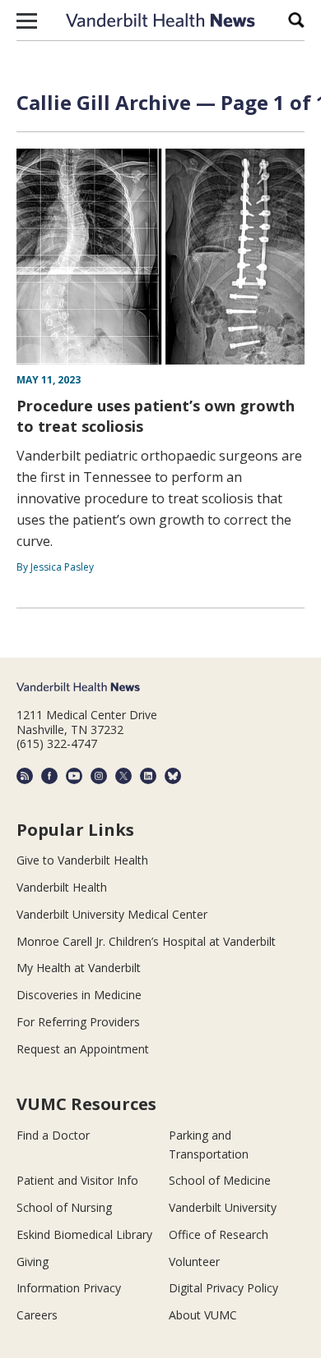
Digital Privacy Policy (223, 1288)
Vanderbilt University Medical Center (111, 914)
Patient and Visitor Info (77, 1180)
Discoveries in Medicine (79, 994)
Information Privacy (68, 1288)
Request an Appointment (82, 1049)
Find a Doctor (53, 1135)
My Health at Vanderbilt (78, 967)
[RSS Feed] (24, 776)
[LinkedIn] (148, 776)
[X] (123, 776)
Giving (32, 1261)
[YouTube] (74, 776)
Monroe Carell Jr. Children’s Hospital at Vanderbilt (146, 941)
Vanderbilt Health (61, 887)
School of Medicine (220, 1180)
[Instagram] (99, 776)
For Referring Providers (78, 1022)
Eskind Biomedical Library (84, 1234)
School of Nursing (64, 1207)
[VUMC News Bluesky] (173, 776)
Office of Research (218, 1234)
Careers (37, 1315)
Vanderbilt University (223, 1207)
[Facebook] (49, 776)
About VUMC (203, 1315)
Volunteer (194, 1261)
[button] (26, 20)
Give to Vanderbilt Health (82, 860)
